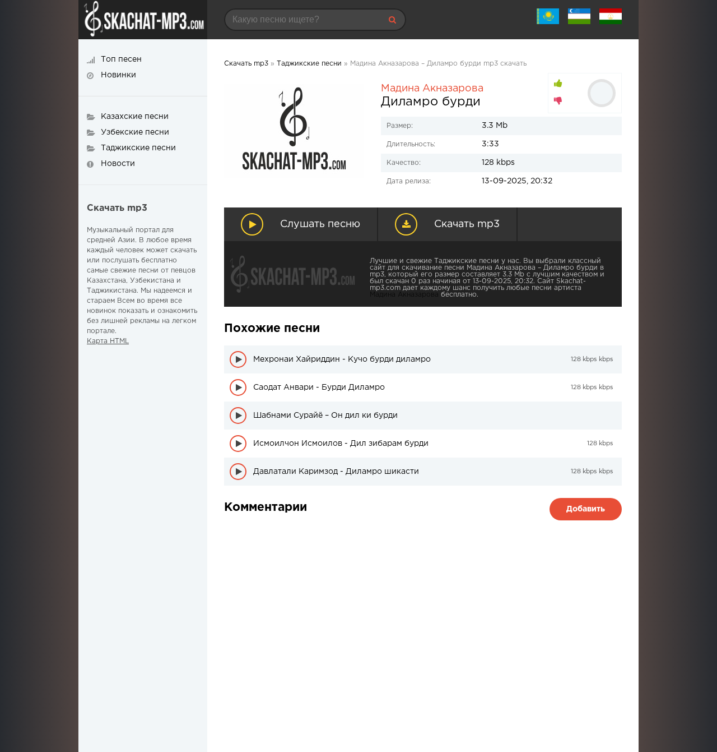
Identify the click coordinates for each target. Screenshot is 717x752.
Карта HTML (108, 341)
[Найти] (392, 19)
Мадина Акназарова (432, 88)
